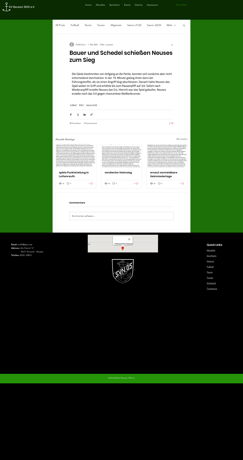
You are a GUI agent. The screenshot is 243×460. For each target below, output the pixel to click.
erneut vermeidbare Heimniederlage (163, 174)
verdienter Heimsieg (118, 172)
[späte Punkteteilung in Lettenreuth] (76, 155)
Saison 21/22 (134, 25)
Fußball (75, 25)
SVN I (81, 105)
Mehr (170, 25)
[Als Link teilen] (91, 114)
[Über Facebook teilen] (70, 114)
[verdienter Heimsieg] (121, 155)
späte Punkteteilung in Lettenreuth (74, 174)
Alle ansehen (182, 139)
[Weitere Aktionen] (172, 44)
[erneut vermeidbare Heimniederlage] (167, 155)
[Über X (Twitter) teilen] (77, 114)
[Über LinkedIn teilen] (84, 114)
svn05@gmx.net (25, 244)
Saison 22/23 (154, 25)
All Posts (60, 25)
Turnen (101, 25)
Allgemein (116, 25)
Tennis (88, 25)
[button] (184, 25)
